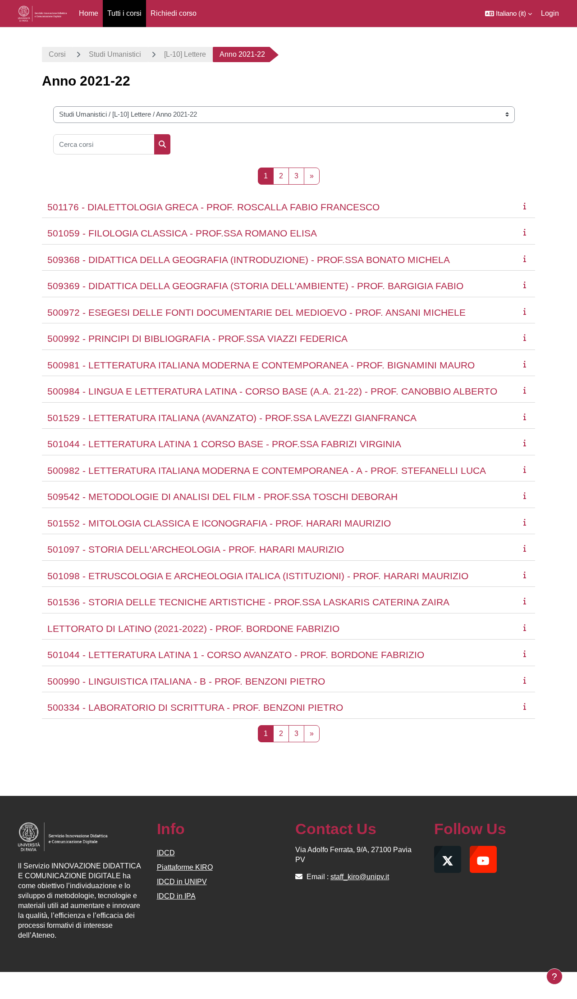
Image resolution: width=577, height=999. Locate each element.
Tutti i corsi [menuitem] (124, 13)
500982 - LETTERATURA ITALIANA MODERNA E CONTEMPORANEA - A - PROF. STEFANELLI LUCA (266, 470)
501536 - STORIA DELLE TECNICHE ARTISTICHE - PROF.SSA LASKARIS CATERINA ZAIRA (248, 602)
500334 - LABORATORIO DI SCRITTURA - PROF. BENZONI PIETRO (195, 707)
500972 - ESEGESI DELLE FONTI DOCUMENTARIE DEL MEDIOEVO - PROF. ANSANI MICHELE (256, 312)
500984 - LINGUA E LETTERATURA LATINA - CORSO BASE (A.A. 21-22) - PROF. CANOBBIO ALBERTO (272, 391)
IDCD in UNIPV (182, 881)
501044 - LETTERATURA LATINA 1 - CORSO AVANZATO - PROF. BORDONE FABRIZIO (235, 654)
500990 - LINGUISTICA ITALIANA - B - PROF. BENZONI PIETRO (186, 681)
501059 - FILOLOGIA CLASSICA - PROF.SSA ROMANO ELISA (182, 233)
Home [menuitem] (88, 13)
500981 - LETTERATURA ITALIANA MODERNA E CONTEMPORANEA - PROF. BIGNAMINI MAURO (261, 365)
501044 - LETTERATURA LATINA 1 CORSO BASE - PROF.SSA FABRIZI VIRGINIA (224, 444)
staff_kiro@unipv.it (359, 877)
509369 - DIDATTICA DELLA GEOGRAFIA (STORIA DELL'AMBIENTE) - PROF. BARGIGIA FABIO (255, 286)
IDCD (166, 853)
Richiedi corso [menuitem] (174, 13)
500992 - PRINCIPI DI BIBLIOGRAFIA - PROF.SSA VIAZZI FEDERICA (197, 338)
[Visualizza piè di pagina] (554, 976)
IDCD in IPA (176, 896)
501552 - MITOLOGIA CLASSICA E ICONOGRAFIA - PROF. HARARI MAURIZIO (219, 523)
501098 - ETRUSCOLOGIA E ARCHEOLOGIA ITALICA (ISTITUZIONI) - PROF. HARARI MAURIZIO (257, 576)
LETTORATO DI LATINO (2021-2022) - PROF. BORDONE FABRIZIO (193, 628)
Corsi (57, 54)
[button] (508, 13)
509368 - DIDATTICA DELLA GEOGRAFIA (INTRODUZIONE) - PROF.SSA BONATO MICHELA (248, 259)
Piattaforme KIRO (185, 867)
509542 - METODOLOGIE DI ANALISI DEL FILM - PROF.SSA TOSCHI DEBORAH (222, 496)
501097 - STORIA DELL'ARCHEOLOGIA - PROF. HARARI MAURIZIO (195, 549)
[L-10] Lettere (185, 54)
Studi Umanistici (115, 54)
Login (550, 13)
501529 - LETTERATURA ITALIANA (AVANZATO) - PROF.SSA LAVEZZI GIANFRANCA (232, 418)
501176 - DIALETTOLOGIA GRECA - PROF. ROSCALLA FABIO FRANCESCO (213, 207)
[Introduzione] (526, 206)
